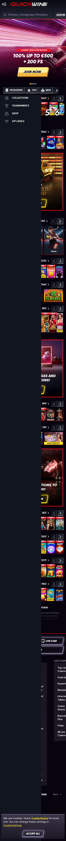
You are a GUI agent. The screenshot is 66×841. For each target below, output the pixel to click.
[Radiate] (51, 571)
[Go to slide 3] (34, 83)
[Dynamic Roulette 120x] (50, 414)
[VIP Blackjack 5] (51, 524)
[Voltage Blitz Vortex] (51, 547)
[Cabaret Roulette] (59, 414)
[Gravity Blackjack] (42, 524)
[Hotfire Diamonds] (60, 547)
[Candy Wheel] (60, 322)
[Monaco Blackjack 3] (60, 524)
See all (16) (39, 427)
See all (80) (39, 308)
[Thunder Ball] (61, 109)
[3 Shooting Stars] (41, 143)
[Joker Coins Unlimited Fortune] (42, 595)
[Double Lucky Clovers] (53, 295)
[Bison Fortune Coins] (42, 571)
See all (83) (39, 512)
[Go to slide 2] (32, 83)
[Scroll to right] (60, 90)
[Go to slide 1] (30, 83)
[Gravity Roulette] (53, 322)
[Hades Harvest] (59, 271)
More (55, 794)
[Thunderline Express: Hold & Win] (42, 271)
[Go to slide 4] (35, 83)
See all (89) (39, 403)
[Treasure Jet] (59, 595)
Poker (61, 725)
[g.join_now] (33, 50)
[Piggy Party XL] (59, 571)
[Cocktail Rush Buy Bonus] (42, 547)
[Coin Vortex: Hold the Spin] (51, 143)
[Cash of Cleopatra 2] (60, 143)
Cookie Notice (39, 818)
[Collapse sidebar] (4, 4)
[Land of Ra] (45, 322)
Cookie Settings (13, 825)
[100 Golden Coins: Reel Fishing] (50, 595)
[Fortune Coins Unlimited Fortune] (51, 271)
